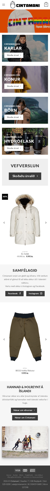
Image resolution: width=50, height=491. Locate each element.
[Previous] (4, 222)
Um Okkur (39, 475)
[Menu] (3, 4)
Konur (9, 475)
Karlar (15, 475)
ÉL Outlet (25, 254)
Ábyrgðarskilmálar (14, 477)
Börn (21, 475)
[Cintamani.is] (24, 4)
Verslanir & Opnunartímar (33, 477)
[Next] (45, 222)
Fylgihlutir (29, 475)
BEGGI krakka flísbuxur (25, 371)
